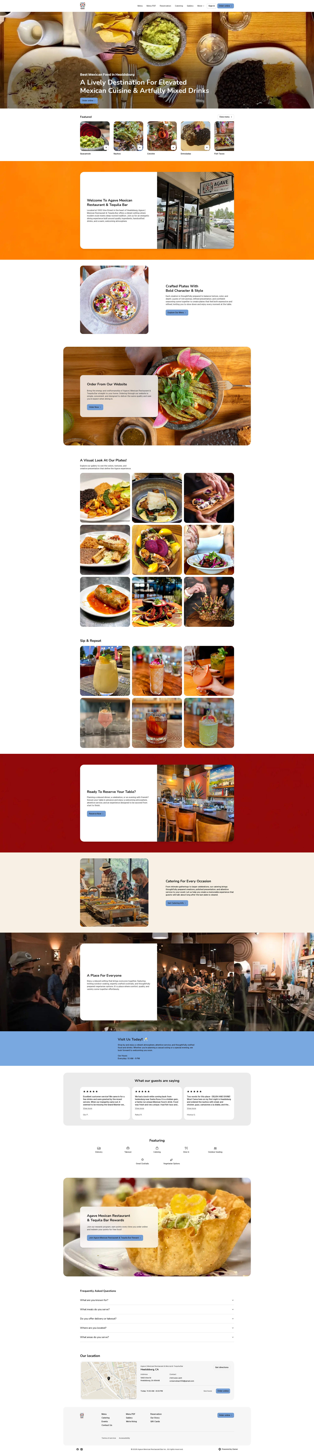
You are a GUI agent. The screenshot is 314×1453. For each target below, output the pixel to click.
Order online (223, 1391)
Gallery (190, 6)
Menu (140, 6)
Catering (179, 6)
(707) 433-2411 (176, 1378)
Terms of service (109, 1438)
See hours (208, 1391)
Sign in (212, 6)
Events (105, 1421)
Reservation (165, 6)
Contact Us (107, 1425)
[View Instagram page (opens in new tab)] (81, 1449)
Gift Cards (155, 1421)
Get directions (221, 1367)
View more (87, 1108)
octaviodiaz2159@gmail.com (182, 1381)
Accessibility (124, 1438)
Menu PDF (151, 6)
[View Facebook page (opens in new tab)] (77, 1449)
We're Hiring (131, 1421)
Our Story (155, 1417)
